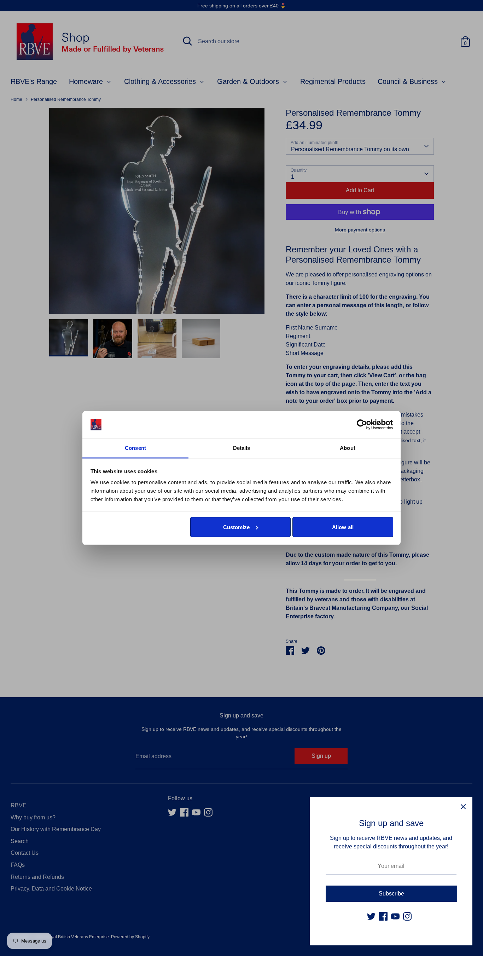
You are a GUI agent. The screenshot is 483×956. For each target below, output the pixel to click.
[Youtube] (395, 916)
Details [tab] (241, 448)
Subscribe (391, 894)
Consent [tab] (135, 448)
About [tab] (347, 448)
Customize (236, 527)
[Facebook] (383, 916)
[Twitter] (371, 916)
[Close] (463, 806)
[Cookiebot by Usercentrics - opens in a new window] (362, 424)
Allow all (343, 527)
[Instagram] (407, 916)
